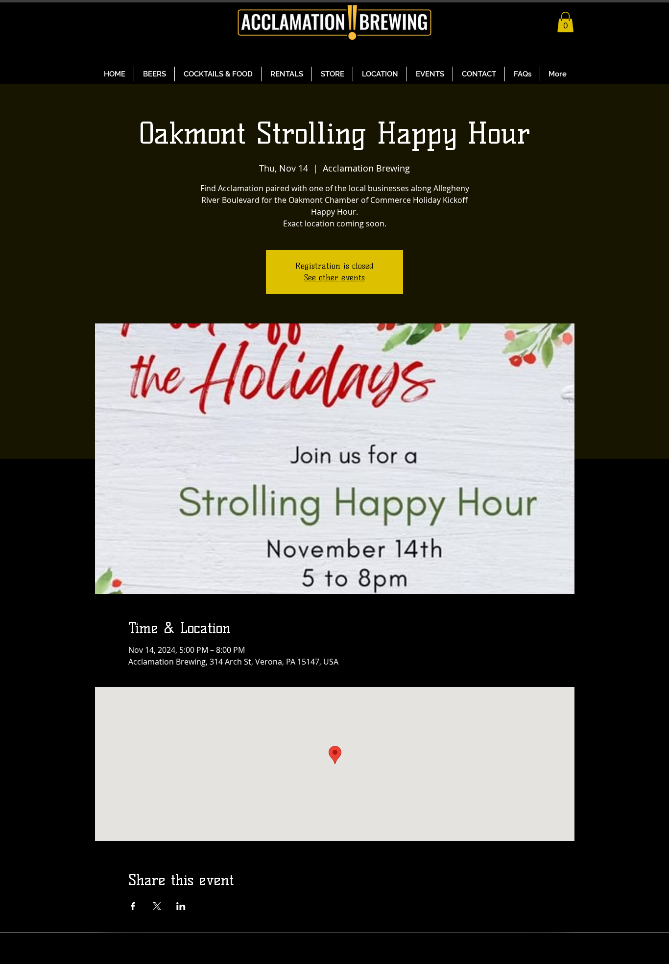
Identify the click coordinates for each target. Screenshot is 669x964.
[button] (565, 22)
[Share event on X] (157, 906)
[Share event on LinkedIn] (181, 906)
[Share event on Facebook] (133, 906)
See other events (334, 277)
